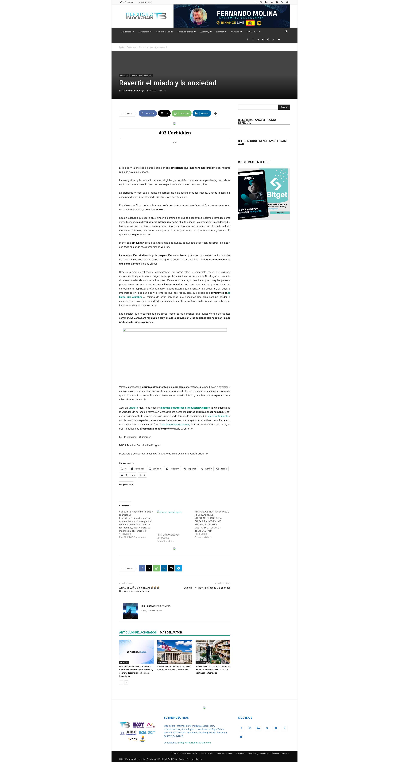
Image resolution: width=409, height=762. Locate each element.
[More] (215, 113)
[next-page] (126, 682)
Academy (204, 31)
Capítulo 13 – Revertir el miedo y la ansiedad (207, 587)
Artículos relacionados (138, 632)
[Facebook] (255, 2)
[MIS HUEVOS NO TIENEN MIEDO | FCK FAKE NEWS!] (213, 524)
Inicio (121, 47)
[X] (282, 2)
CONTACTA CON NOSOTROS (184, 753)
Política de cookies (224, 753)
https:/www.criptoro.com (151, 611)
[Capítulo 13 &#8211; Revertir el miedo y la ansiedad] (138, 524)
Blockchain (144, 31)
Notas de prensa (185, 31)
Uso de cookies (206, 753)
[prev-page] (121, 682)
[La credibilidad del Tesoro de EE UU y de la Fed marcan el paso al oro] (174, 652)
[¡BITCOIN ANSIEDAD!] (174, 520)
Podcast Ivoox (136, 75)
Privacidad (240, 753)
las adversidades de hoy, (176, 424)
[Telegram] (276, 2)
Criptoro (133, 407)
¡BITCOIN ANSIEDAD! (168, 534)
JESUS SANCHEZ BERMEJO (133, 91)
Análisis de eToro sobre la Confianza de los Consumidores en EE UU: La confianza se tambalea (213, 669)
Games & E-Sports (164, 31)
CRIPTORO (148, 75)
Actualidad (126, 31)
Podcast (220, 31)
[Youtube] (287, 2)
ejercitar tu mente (218, 416)
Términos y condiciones (258, 753)
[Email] (171, 568)
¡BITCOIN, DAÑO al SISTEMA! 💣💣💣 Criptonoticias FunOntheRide (139, 589)
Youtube (235, 31)
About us (286, 753)
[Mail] (271, 2)
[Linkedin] (266, 2)
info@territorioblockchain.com (194, 742)
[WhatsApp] (156, 568)
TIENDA (275, 753)
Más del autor (171, 632)
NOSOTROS (252, 31)
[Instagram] (261, 2)
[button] (286, 31)
